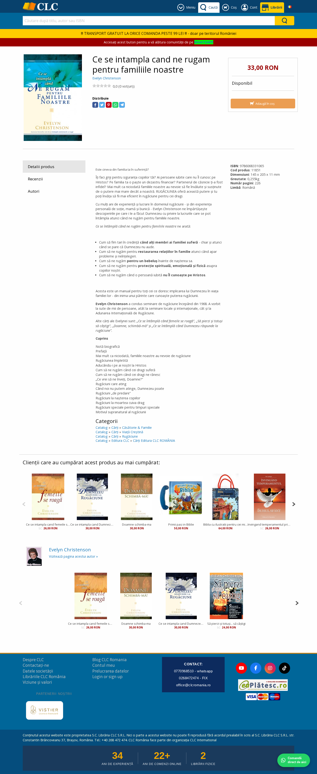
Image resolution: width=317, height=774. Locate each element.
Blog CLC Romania (109, 659)
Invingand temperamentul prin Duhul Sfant (270, 524)
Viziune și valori (37, 682)
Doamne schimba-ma (136, 524)
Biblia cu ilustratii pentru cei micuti (225, 524)
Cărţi (114, 427)
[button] (95, 105)
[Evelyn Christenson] (34, 556)
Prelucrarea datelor (110, 671)
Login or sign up (107, 676)
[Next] (293, 503)
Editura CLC (120, 440)
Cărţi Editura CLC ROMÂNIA (154, 440)
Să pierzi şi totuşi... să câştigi (226, 623)
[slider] (101, 86)
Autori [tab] (33, 191)
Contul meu (103, 665)
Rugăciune (130, 436)
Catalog (102, 427)
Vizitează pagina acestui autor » (73, 556)
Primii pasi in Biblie (181, 524)
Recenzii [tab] (35, 179)
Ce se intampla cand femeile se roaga (48, 524)
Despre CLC (33, 659)
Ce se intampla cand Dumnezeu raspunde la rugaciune (92, 524)
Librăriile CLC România (44, 676)
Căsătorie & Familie (137, 427)
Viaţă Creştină (132, 432)
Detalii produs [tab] (41, 166)
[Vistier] (44, 710)
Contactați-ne (36, 665)
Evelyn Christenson (106, 78)
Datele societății (38, 671)
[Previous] (24, 503)
